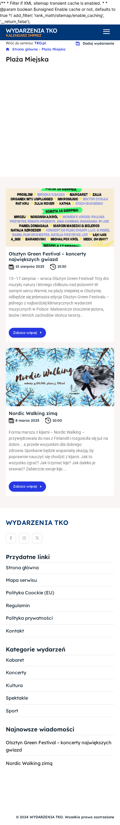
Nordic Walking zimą (33, 413)
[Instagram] (24, 538)
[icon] (7, 49)
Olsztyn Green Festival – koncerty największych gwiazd (47, 256)
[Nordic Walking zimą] (60, 377)
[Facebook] (11, 538)
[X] (37, 538)
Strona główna (25, 49)
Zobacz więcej (25, 332)
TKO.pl (40, 43)
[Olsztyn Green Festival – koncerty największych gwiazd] (60, 217)
